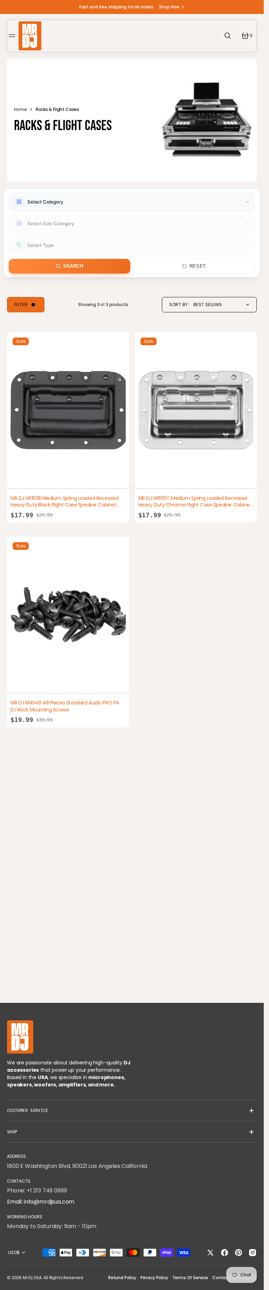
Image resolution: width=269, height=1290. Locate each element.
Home (20, 109)
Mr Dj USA (32, 1278)
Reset (197, 266)
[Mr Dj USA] (30, 36)
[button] (13, 35)
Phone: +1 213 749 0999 (37, 1190)
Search (73, 266)
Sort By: (179, 304)
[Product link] (68, 410)
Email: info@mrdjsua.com (40, 1202)
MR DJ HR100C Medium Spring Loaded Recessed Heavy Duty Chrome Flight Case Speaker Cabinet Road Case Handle (195, 505)
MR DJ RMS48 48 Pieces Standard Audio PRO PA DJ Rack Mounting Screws (65, 706)
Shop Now (169, 7)
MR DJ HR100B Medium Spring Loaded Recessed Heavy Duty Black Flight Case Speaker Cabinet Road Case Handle (64, 505)
